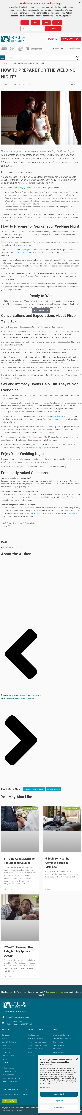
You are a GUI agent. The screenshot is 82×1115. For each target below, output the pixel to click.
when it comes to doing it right (35, 448)
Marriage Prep (38, 789)
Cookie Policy (6, 1111)
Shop (55, 1030)
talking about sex (18, 245)
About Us (6, 1030)
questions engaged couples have (25, 188)
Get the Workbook (41, 310)
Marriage (10, 63)
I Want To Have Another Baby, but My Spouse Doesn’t (18, 951)
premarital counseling (24, 253)
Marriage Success (15, 547)
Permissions (17, 1111)
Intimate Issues (61, 419)
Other (53, 28)
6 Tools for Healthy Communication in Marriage (57, 863)
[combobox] (39, 57)
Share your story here (55, 992)
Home (3, 63)
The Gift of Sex (57, 416)
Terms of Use (36, 1108)
